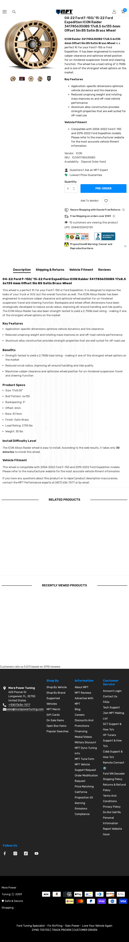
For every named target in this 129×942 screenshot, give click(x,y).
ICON (79, 153)
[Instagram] (15, 853)
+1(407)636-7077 (19, 704)
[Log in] (114, 12)
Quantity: (70, 181)
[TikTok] (26, 853)
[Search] (14, 12)
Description (22, 270)
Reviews (104, 270)
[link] (22, 565)
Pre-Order (103, 188)
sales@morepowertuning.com (25, 709)
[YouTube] (36, 853)
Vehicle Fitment (81, 270)
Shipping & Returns (50, 270)
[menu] (5, 12)
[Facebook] (5, 853)
